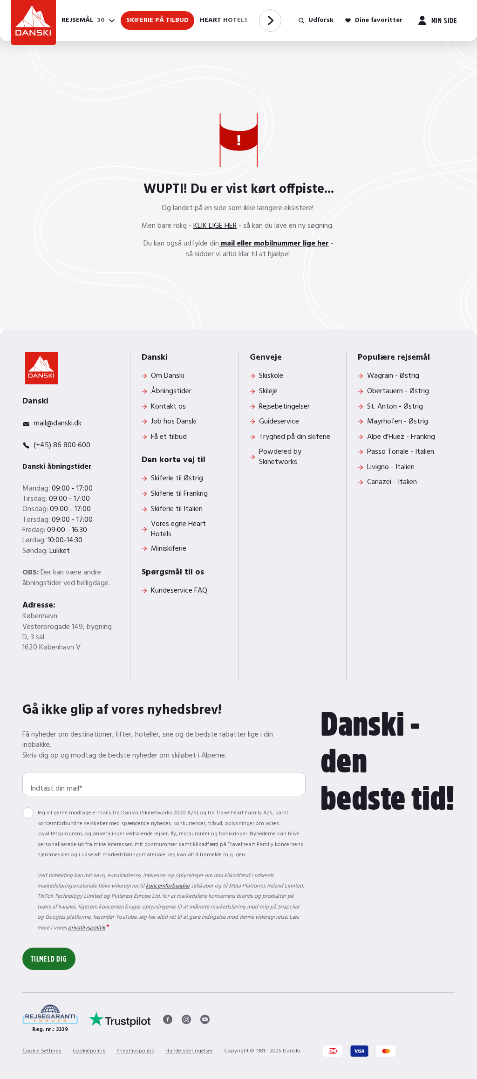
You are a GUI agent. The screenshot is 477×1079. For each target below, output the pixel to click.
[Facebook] (167, 1019)
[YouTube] (205, 1019)
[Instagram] (186, 1019)
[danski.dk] (41, 368)
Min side (444, 20)
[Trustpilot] (120, 1019)
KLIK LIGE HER (215, 226)
